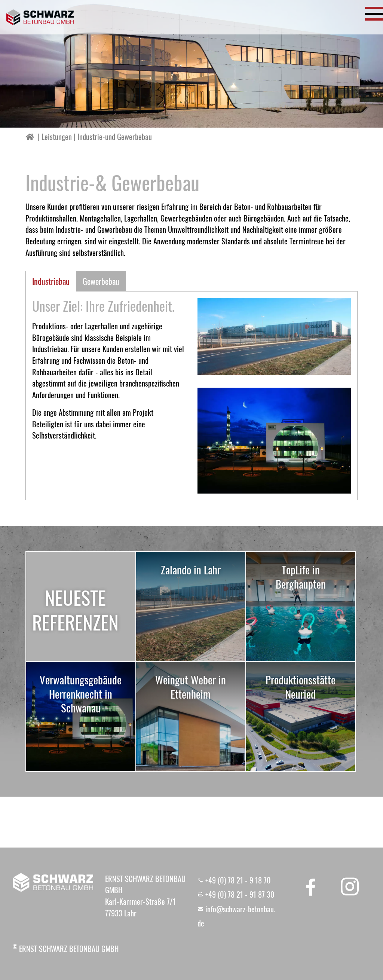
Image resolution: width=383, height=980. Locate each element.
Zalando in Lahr (191, 569)
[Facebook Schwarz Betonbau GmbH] (310, 886)
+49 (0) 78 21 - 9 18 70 (238, 880)
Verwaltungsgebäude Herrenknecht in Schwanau (81, 693)
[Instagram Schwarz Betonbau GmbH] (349, 886)
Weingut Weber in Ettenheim (190, 687)
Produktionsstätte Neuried (300, 687)
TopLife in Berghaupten (301, 577)
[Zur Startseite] (40, 17)
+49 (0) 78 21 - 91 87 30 (240, 894)
